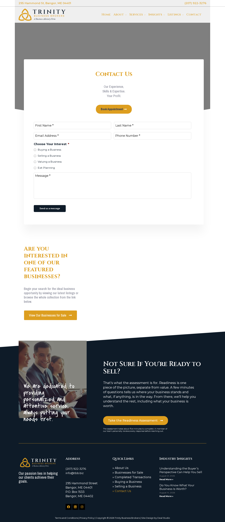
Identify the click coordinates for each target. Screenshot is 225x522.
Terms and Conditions (66, 518)
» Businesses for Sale (127, 472)
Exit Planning (46, 167)
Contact (193, 15)
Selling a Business (49, 155)
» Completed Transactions (131, 477)
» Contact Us (121, 491)
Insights (155, 15)
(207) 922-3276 (76, 468)
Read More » (166, 479)
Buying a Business (49, 149)
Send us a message (50, 208)
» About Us (120, 468)
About (118, 15)
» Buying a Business (127, 482)
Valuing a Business (50, 161)
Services (136, 15)
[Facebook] (68, 507)
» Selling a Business (126, 486)
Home (106, 15)
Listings (174, 15)
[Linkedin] (75, 507)
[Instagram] (82, 507)
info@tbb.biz (75, 473)
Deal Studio (163, 518)
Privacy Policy (87, 518)
